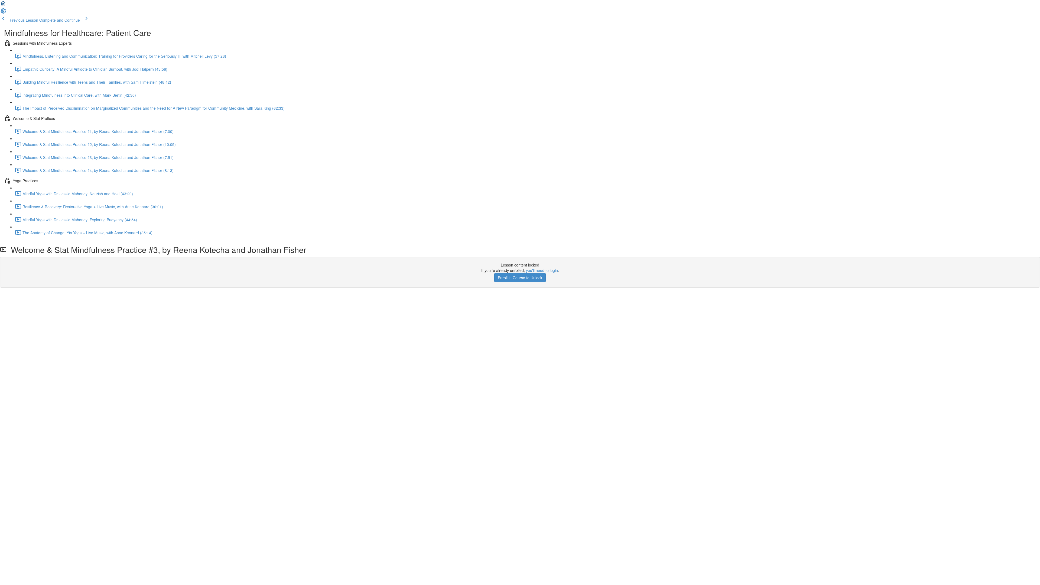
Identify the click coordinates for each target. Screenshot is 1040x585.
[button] (3, 5)
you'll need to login (542, 270)
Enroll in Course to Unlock (520, 277)
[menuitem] (3, 12)
